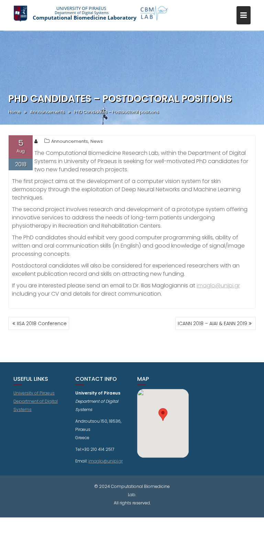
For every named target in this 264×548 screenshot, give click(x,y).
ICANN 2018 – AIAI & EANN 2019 (212, 323)
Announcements (69, 141)
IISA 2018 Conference (42, 323)
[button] (163, 417)
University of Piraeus (34, 393)
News (96, 141)
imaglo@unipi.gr (218, 285)
